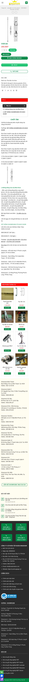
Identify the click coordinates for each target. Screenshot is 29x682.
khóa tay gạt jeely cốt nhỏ (7, 85)
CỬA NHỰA (23, 8)
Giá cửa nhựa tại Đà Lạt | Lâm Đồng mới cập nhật (16, 499)
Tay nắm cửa (21, 301)
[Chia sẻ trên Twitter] (8, 90)
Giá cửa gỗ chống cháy (9, 657)
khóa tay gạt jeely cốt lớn (20, 83)
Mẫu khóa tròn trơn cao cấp (7, 368)
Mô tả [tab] (3, 100)
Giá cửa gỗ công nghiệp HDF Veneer (13, 662)
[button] (2, 3)
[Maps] (1, 679)
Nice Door (4, 245)
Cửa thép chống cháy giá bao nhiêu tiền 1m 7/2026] (16, 510)
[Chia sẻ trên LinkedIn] (16, 90)
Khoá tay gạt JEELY (7, 346)
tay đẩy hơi (24, 86)
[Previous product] (16, 12)
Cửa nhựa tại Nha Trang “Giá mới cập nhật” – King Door (15, 516)
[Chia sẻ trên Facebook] (5, 90)
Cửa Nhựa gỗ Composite (13, 241)
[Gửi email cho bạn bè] (11, 90)
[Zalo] (1, 675)
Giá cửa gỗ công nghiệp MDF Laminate (13, 665)
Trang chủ (3, 8)
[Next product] (13, 12)
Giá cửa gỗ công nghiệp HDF (11, 659)
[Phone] (1, 672)
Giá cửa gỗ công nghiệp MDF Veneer (13, 670)
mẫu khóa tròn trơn (15, 86)
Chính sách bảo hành (9, 578)
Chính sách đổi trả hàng (9, 586)
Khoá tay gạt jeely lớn (21, 368)
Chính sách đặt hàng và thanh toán (12, 584)
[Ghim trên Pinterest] (13, 90)
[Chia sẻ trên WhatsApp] (2, 90)
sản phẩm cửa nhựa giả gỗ (13, 8)
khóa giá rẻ (10, 83)
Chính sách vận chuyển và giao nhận (13, 589)
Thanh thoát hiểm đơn (7, 302)
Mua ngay (6, 54)
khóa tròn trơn (18, 85)
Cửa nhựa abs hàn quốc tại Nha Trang (15, 505)
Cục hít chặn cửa (21, 346)
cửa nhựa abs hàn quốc (13, 239)
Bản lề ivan (21, 324)
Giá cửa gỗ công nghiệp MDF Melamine (14, 668)
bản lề (5, 83)
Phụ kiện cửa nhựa (14, 9)
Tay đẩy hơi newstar (7, 324)
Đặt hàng (12, 50)
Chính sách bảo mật (8, 581)
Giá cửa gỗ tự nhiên (8, 673)
